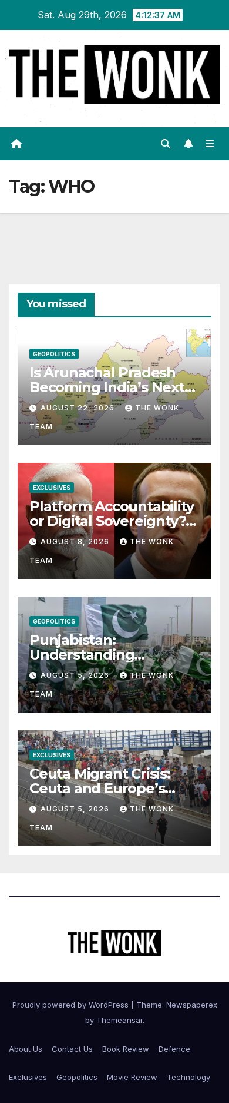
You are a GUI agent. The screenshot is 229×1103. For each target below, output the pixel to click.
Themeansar (119, 1020)
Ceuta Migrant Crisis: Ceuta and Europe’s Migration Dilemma (99, 788)
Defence (174, 1049)
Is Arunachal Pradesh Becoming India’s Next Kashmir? (106, 387)
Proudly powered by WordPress (71, 1004)
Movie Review (132, 1077)
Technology (188, 1077)
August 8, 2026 (76, 541)
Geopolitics (54, 353)
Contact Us (72, 1049)
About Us (25, 1049)
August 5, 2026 (76, 675)
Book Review (125, 1049)
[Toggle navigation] (210, 143)
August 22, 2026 (79, 407)
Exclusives (51, 487)
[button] (165, 144)
